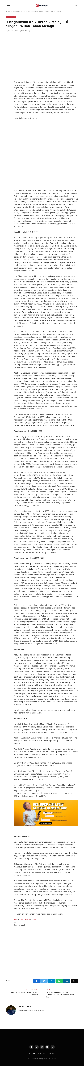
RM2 (16, 919)
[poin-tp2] (46, 825)
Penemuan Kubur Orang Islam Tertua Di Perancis (24, 993)
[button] (8, 5)
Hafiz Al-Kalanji (25, 31)
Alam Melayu (11, 17)
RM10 (27, 919)
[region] (46, 154)
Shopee (51, 1053)
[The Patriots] (42, 5)
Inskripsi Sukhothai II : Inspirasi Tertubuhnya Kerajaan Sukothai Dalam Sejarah (60, 994)
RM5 (21, 919)
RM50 (33, 919)
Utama (32, 1053)
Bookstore (41, 1053)
